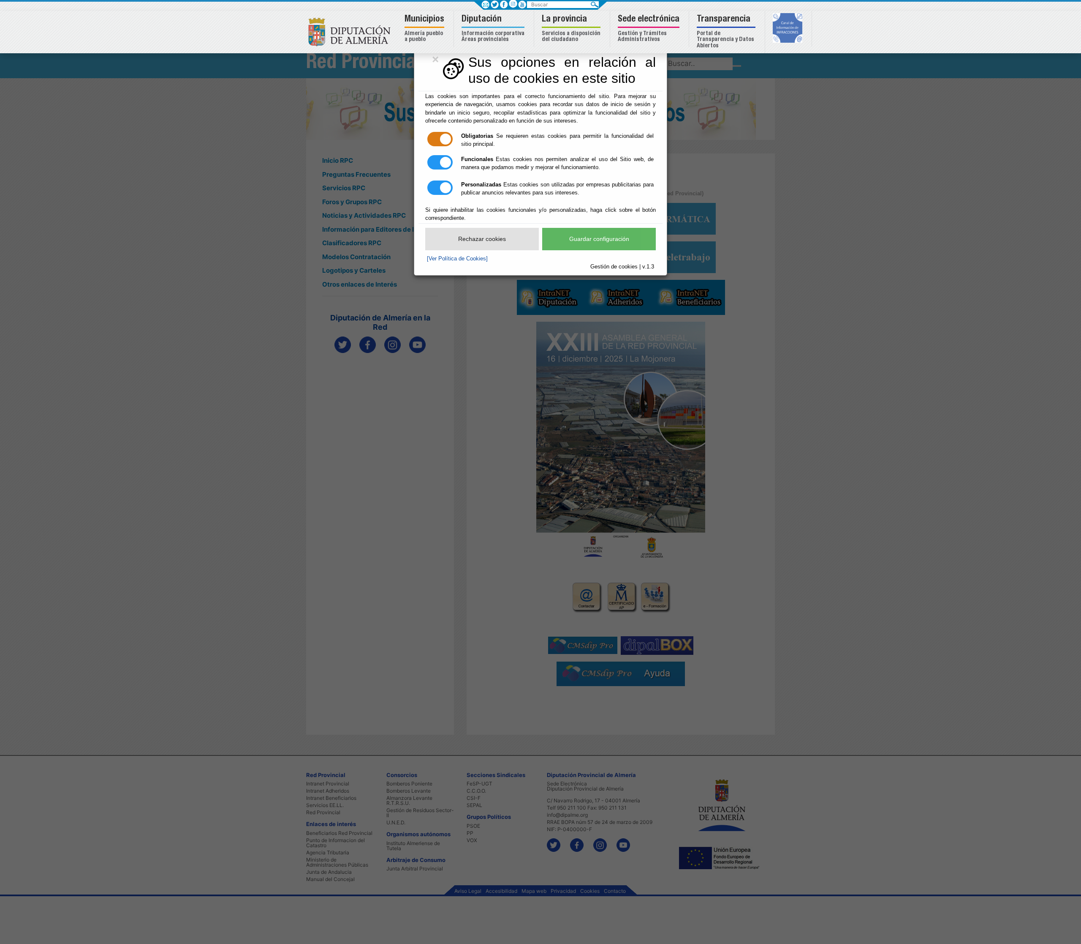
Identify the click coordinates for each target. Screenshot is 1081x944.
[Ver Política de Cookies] (457, 258)
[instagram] (512, 3)
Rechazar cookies (482, 238)
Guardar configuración (599, 238)
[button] (425, 29)
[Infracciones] (788, 29)
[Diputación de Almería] (351, 31)
